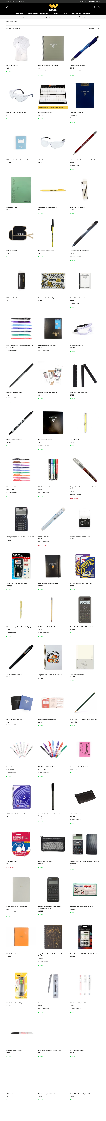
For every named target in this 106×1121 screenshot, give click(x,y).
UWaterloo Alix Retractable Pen (47, 207)
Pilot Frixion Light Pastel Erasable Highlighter (20, 627)
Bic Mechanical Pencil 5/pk (14, 1003)
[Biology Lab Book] (21, 190)
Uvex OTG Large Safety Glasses (16, 112)
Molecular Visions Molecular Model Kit (81, 906)
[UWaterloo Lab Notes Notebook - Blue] (21, 142)
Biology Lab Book (11, 207)
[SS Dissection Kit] (21, 233)
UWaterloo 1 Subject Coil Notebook (49, 65)
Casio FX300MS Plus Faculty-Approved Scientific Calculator (50, 907)
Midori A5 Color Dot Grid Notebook (16, 906)
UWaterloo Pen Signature (78, 207)
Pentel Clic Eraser (43, 536)
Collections (19, 13)
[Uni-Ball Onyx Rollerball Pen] (21, 375)
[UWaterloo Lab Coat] (21, 48)
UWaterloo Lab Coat (12, 65)
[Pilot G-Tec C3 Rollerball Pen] (85, 986)
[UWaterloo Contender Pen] (21, 422)
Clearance (86, 13)
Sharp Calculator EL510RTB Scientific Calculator (84, 954)
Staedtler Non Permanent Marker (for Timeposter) (49, 815)
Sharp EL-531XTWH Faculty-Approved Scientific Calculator (84, 862)
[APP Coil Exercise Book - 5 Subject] (21, 797)
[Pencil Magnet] (85, 422)
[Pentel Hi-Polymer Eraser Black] (53, 1076)
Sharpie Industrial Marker (14, 1050)
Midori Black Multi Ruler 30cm (79, 392)
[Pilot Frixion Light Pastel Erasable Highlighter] (21, 609)
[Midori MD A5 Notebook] (85, 657)
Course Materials (32, 13)
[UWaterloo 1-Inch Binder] (53, 422)
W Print (82, 1)
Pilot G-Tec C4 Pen (12, 767)
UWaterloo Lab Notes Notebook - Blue (18, 160)
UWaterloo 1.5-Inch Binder (14, 719)
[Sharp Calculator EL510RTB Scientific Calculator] (85, 936)
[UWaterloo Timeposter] (53, 95)
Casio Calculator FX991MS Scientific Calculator (84, 627)
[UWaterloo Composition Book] (53, 328)
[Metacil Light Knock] (53, 986)
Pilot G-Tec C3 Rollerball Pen (79, 1003)
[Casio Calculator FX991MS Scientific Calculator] (85, 609)
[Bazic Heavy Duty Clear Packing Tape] (53, 1033)
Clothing (55, 13)
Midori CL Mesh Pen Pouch (78, 814)
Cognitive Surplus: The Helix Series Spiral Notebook (50, 955)
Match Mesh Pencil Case (45, 861)
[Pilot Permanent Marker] (53, 470)
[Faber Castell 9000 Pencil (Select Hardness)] (85, 702)
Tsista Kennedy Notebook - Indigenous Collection (50, 675)
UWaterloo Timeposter (45, 113)
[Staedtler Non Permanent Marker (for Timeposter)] (53, 797)
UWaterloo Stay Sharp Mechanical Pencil (82, 160)
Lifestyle (64, 13)
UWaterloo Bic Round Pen (46, 251)
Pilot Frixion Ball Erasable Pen (47, 767)
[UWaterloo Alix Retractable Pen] (53, 190)
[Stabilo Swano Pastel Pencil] (53, 609)
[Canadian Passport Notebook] (53, 702)
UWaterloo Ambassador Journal (48, 583)
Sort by (8, 28)
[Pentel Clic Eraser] (53, 519)
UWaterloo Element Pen (77, 65)
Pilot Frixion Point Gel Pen (14, 487)
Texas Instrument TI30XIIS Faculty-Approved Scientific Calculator (20, 537)
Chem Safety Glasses (44, 160)
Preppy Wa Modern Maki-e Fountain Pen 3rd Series (83, 488)
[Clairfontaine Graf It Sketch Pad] (85, 749)
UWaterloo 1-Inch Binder (45, 440)
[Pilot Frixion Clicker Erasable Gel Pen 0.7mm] (21, 328)
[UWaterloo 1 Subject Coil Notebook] (53, 48)
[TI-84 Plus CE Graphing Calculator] (21, 566)
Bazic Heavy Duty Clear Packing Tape (49, 1050)
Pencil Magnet (74, 440)
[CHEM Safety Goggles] (85, 328)
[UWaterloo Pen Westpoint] (21, 281)
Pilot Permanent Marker (45, 487)
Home (7, 21)
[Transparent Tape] (21, 844)
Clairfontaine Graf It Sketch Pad (79, 767)
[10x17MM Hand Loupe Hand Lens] (85, 519)
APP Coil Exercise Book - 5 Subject (17, 814)
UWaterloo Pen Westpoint (14, 298)
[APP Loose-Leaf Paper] (85, 1033)
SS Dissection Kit (11, 251)
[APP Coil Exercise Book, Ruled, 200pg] (85, 566)
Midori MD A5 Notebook (77, 674)
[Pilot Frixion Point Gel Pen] (21, 470)
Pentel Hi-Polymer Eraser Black (47, 1094)
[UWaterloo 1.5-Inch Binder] (21, 702)
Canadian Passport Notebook (47, 719)
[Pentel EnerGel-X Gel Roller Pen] (85, 233)
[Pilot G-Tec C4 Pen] (21, 749)
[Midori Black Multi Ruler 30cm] (85, 375)
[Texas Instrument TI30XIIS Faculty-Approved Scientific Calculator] (21, 519)
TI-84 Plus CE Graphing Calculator (16, 583)
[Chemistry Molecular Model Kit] (53, 375)
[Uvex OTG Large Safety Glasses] (21, 95)
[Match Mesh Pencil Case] (53, 844)
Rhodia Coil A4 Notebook (13, 954)
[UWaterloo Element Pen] (85, 48)
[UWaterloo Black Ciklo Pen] (21, 657)
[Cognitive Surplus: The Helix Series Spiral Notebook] (53, 936)
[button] (98, 7)
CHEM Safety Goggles (76, 345)
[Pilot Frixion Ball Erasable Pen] (53, 749)
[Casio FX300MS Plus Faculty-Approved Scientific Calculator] (53, 889)
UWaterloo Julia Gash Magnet (47, 298)
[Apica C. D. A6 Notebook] (85, 281)
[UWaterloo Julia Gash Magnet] (53, 281)
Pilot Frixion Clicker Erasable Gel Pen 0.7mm (19, 345)
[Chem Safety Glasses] (53, 142)
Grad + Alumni (75, 13)
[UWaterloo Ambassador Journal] (53, 566)
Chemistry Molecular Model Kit (47, 392)
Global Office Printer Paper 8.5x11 (80, 1094)
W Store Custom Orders (93, 1)
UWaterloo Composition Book (47, 345)
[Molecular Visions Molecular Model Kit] (85, 889)
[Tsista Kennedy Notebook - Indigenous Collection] (53, 657)
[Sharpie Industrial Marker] (21, 1033)
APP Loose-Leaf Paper (77, 1050)
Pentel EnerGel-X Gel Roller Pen (80, 251)
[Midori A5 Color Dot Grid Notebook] (21, 889)
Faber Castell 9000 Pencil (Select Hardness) (83, 719)
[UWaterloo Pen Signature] (85, 190)
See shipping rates (27, 1)
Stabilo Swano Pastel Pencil (46, 627)
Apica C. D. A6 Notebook (77, 298)
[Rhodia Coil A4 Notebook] (21, 936)
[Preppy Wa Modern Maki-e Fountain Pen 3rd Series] (85, 470)
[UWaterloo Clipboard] (85, 95)
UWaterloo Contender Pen (14, 440)
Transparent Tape (11, 861)
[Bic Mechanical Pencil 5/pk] (21, 986)
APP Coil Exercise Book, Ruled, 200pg (81, 583)
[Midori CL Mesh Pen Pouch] (85, 797)
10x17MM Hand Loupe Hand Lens (80, 536)
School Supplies (44, 13)
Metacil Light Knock (44, 1003)
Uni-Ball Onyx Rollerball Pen (14, 392)
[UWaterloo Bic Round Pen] (53, 233)
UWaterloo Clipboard (76, 112)
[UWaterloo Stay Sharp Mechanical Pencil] (85, 142)
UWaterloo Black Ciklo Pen (14, 674)
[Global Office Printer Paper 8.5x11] (85, 1076)
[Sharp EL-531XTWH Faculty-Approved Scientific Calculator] (85, 844)
